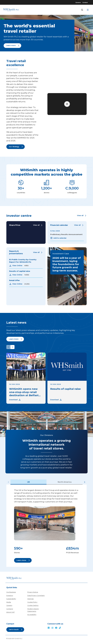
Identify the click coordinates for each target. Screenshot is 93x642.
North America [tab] (64, 482)
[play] (67, 104)
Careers (78, 2)
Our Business (11, 592)
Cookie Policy (32, 602)
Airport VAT (10, 612)
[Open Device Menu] (88, 10)
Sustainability (11, 599)
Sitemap (30, 599)
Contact (85, 2)
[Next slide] (12, 347)
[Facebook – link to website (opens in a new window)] (56, 628)
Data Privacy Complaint (36, 595)
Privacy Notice (32, 592)
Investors (9, 595)
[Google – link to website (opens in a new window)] (60, 628)
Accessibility (31, 614)
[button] (82, 215)
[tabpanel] (46, 526)
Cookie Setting (32, 605)
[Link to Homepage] (11, 9)
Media (8, 602)
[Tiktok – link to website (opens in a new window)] (52, 628)
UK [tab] (28, 482)
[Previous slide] (8, 347)
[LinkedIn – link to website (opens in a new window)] (48, 628)
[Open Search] (82, 10)
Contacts (9, 609)
